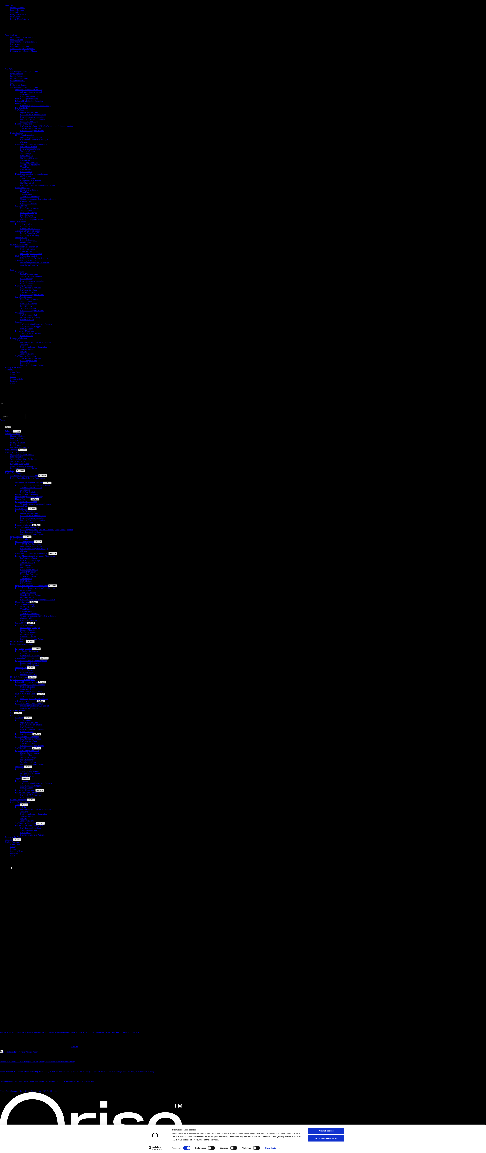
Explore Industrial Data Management (30, 684)
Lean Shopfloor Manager (30, 149)
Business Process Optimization (32, 119)
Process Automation (18, 76)
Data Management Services (31, 254)
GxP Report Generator (29, 158)
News (12, 383)
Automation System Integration (27, 231)
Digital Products (16, 74)
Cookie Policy (32, 1052)
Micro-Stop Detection (29, 162)
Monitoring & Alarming (29, 235)
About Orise (15, 372)
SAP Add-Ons (21, 206)
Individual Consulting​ (29, 121)
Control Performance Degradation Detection (38, 199)
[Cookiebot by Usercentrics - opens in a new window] (155, 1148)
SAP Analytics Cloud (28, 290)
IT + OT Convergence (19, 78)
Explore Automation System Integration (31, 661)
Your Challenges (11, 35)
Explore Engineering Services (27, 651)
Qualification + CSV (28, 242)
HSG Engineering (97, 1032)
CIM (80, 1032)
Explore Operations (23, 769)
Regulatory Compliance (19, 46)
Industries (9, 5)
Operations (19, 313)
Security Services (27, 320)
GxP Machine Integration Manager (34, 140)
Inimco (74, 1032)
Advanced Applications (34, 1032)
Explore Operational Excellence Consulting (32, 485)
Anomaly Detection (28, 160)
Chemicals (14, 12)
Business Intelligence (18, 85)
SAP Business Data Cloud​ (30, 128)
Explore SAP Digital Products (27, 751)
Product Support (26, 329)
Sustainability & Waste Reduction (52, 1071)
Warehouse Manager (28, 213)
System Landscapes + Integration (33, 347)
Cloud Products (26, 336)
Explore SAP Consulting (25, 511)
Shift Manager (26, 153)
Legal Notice (8, 1052)
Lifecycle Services (17, 80)
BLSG (85, 1032)
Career (12, 374)
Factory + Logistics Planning (26, 99)
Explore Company (12, 842)
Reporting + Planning (23, 285)
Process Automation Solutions (12, 1032)
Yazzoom (115, 1032)
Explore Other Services (24, 670)
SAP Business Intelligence (25, 356)
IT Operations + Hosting (30, 317)
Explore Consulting (23, 720)
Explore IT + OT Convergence (22, 680)
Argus (108, 1032)
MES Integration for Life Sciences (34, 258)
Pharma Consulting (23, 103)
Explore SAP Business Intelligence (29, 826)
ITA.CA (135, 1032)
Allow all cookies (326, 1131)
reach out (74, 1046)
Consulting (19, 272)
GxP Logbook (26, 176)
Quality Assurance (17, 44)
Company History (17, 379)
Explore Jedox (21, 807)
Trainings (24, 345)
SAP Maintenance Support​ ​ (31, 326)
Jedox (17, 340)
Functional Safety (22, 108)
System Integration (27, 249)
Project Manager (26, 215)
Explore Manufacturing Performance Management (35, 556)
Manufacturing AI (22, 187)
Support (18, 322)
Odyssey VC (126, 1032)
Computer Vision (27, 201)
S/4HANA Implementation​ (31, 276)
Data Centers (15, 17)
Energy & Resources (47, 1062)
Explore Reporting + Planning (27, 736)
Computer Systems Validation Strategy (35, 106)
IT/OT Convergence (67, 1081)
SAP (12, 83)
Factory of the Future (13, 367)
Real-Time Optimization (29, 96)
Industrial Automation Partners (57, 1032)
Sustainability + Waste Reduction (23, 42)
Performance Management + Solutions (35, 342)
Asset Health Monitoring (30, 165)
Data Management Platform (31, 137)
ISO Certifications (50, 1091)
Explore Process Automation (21, 644)
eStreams (23, 142)
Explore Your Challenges (15, 452)
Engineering (25, 226)
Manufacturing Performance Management (31, 144)
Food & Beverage (22, 1062)
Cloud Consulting (27, 283)
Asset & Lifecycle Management (113, 1071)
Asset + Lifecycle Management (22, 49)
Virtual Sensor (26, 167)
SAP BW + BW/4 (27, 292)
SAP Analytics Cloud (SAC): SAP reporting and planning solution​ (46, 126)
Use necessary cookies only (326, 1138)
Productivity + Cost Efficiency (22, 37)
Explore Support (21, 781)
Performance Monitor (28, 147)
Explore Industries (12, 434)
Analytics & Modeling (29, 265)
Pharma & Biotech (7, 1062)
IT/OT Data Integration (24, 135)
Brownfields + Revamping (31, 228)
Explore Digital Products (20, 539)
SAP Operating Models (29, 315)
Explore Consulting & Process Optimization (27, 478)
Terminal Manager (27, 151)
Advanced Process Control (31, 92)
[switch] (211, 1148)
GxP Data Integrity (27, 183)
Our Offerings (10, 69)
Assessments (25, 94)
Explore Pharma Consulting (26, 502)
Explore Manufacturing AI (25, 604)
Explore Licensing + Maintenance (28, 793)
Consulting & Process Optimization (24, 71)
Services (23, 351)
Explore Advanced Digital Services (29, 703)
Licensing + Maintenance (25, 331)
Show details (270, 1148)
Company (9, 370)
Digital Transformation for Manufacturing (31, 174)
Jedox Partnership (27, 354)
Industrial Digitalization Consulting (29, 101)
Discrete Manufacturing (19, 19)
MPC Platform (26, 169)
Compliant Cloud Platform (30, 181)
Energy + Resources (18, 14)
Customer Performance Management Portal (37, 185)
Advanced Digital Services (26, 260)
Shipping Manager (27, 210)
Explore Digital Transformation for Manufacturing (35, 588)
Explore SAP (15, 715)
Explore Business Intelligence (27, 527)
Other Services (21, 238)
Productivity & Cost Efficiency (12, 1071)
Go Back (17, 431)
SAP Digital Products (23, 297)
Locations (14, 381)
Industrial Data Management (26, 247)
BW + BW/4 (25, 363)
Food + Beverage (17, 10)
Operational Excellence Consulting (29, 90)
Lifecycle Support (27, 240)
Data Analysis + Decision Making (23, 51)
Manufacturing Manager (30, 208)
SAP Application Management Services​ (36, 324)
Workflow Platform (28, 217)
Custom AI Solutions (28, 203)
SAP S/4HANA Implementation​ (33, 115)
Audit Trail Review (28, 178)
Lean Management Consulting (32, 117)
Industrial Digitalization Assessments (34, 263)
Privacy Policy (20, 1052)
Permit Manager (26, 156)
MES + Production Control (26, 256)
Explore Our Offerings (14, 473)
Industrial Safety (16, 39)
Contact (13, 377)
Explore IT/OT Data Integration (28, 544)
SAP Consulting (21, 110)
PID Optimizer (26, 172)
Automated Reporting (29, 251)
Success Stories (26, 349)
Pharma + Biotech (17, 8)
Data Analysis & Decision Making (140, 1071)
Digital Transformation (29, 112)
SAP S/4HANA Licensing (30, 333)
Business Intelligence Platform (32, 131)
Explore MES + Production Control (29, 696)
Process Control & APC (29, 233)
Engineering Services (23, 224)
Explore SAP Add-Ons (24, 625)
